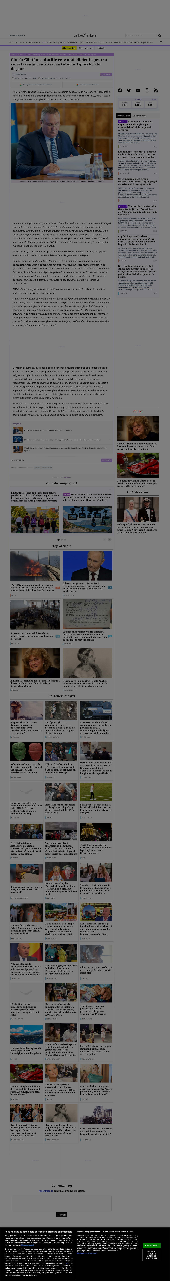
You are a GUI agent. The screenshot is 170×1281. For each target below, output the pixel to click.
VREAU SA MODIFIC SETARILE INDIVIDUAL (151, 1255)
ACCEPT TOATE (152, 1245)
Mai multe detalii (27, 1245)
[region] (85, 1254)
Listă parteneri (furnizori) (87, 1253)
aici (67, 1263)
